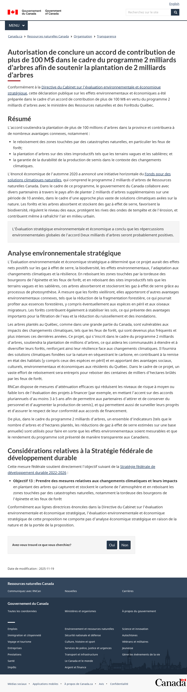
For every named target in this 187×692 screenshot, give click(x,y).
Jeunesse (127, 648)
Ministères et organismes (80, 611)
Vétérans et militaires (135, 641)
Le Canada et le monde (79, 661)
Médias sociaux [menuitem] (17, 684)
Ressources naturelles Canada (48, 36)
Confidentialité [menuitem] (119, 684)
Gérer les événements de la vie (141, 654)
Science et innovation (135, 629)
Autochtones (130, 635)
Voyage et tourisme (19, 641)
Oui (112, 545)
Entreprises (15, 648)
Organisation (83, 36)
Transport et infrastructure (81, 654)
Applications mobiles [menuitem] (45, 684)
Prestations (14, 654)
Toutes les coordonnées (22, 611)
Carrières (127, 591)
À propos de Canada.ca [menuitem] (78, 684)
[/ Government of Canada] (34, 13)
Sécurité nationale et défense (83, 635)
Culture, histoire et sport (80, 641)
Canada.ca (15, 36)
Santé (11, 661)
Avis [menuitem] (101, 684)
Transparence (106, 36)
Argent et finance (75, 667)
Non (124, 545)
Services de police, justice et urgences (88, 648)
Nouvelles (71, 591)
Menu (18, 25)
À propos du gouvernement (139, 611)
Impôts (12, 667)
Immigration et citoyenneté (24, 635)
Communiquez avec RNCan (24, 591)
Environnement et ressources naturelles (89, 629)
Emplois (12, 629)
